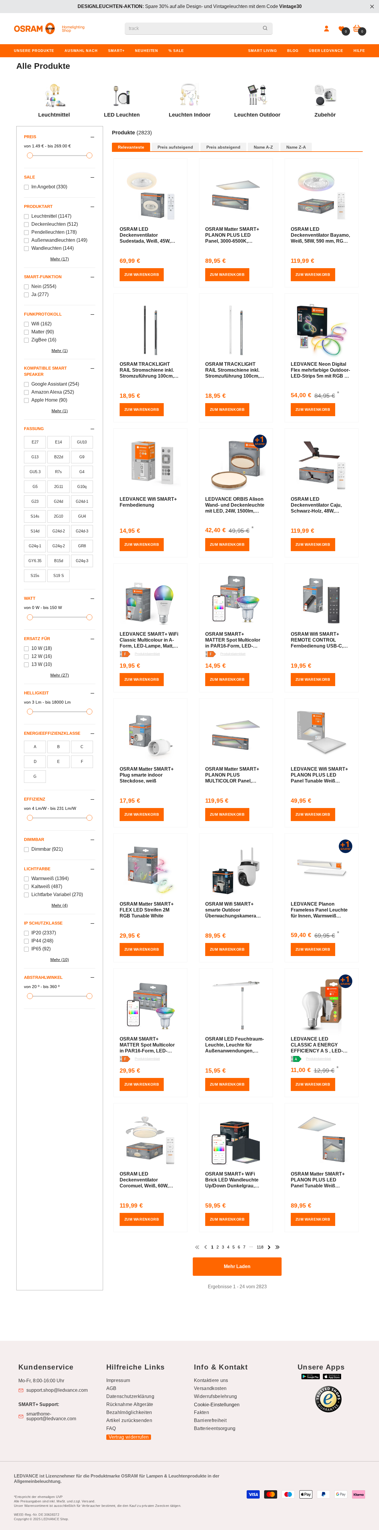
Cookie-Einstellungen (217, 1404)
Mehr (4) (60, 905)
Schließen (372, 6)
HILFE (359, 51)
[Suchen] (198, 29)
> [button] (269, 1247)
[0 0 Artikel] (357, 29)
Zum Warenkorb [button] (141, 275)
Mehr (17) (59, 259)
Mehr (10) (59, 959)
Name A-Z (263, 147)
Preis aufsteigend (175, 147)
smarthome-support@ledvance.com (51, 1416)
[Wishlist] (341, 29)
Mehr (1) (60, 350)
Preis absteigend (223, 147)
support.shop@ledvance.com (57, 1390)
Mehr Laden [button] (237, 1266)
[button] (237, 139)
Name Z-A (296, 147)
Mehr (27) (59, 675)
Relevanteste (131, 147)
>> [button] (277, 1247)
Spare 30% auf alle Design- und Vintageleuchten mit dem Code (190, 6)
